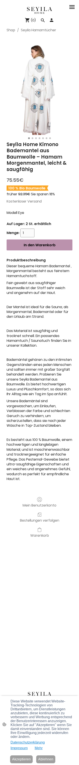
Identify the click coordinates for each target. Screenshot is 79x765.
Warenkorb (39, 535)
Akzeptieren (21, 759)
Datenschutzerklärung (28, 742)
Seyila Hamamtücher (38, 30)
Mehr (39, 748)
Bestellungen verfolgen (39, 520)
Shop (11, 30)
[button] (42, 20)
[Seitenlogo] (39, 10)
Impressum (19, 748)
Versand (34, 201)
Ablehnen (45, 759)
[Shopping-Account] (51, 20)
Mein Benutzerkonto (39, 505)
